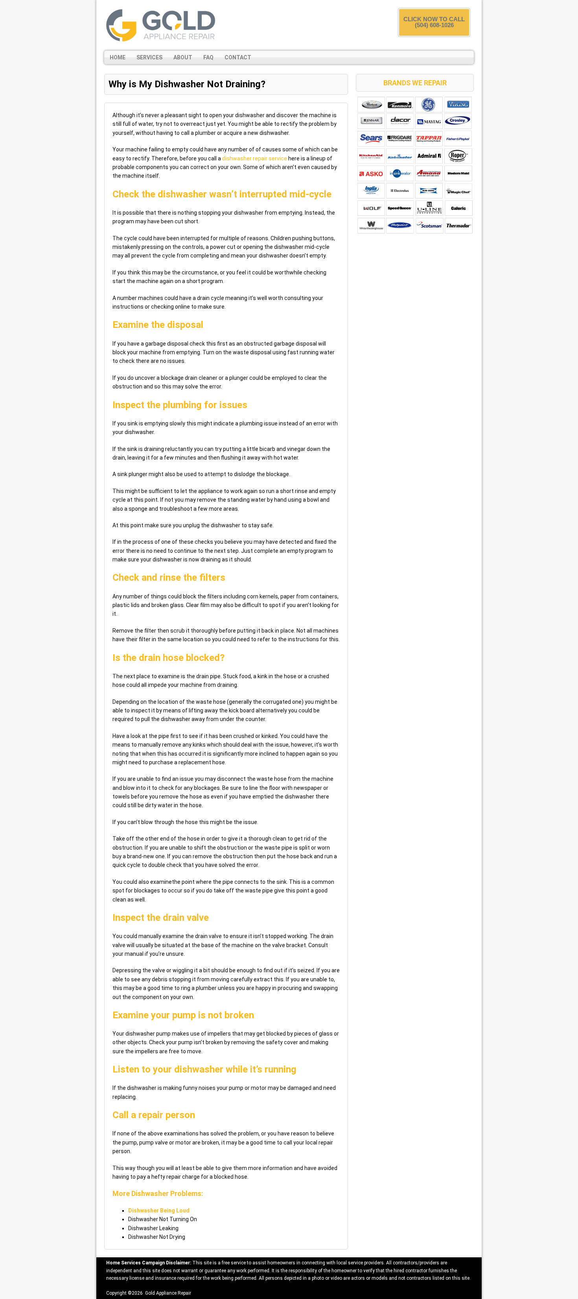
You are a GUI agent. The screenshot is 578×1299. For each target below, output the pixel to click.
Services (149, 57)
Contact (238, 57)
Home (117, 57)
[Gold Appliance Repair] (161, 25)
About (182, 57)
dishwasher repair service (254, 158)
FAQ (208, 57)
